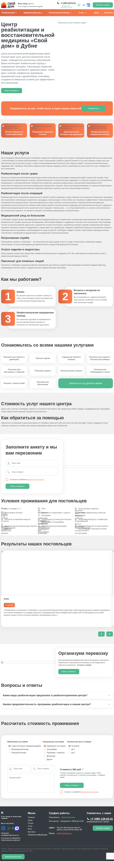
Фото (30, 829)
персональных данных (35, 479)
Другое (50, 759)
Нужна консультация (13, 857)
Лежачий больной (18, 753)
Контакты (108, 13)
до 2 (73, 749)
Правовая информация (37, 835)
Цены (96, 13)
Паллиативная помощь (59, 13)
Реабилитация (8, 13)
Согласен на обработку (27, 479)
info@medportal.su (64, 833)
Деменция (51, 756)
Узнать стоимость (17, 486)
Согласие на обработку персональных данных (10, 839)
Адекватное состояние (56, 746)
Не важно (75, 746)
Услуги (30, 823)
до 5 (73, 753)
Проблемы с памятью (56, 753)
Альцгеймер (52, 749)
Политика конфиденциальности (10, 834)
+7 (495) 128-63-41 (101, 818)
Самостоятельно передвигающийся (26, 746)
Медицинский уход (32, 13)
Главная (31, 817)
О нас (81, 13)
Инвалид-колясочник (20, 749)
